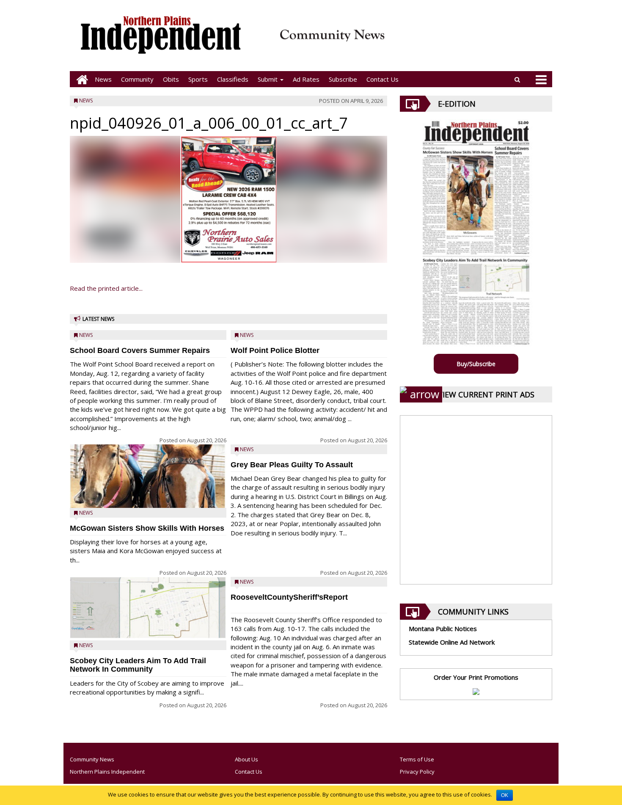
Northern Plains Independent (107, 771)
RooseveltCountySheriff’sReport (289, 597)
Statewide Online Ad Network (452, 642)
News (103, 79)
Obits (171, 79)
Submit (268, 79)
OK (504, 795)
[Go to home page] (80, 79)
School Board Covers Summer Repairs (140, 350)
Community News (92, 759)
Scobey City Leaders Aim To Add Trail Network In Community (138, 665)
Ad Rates (306, 79)
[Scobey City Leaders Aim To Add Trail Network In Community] (148, 608)
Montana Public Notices (443, 628)
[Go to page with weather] (471, 40)
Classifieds (232, 79)
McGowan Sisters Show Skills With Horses (147, 528)
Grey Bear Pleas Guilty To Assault (292, 464)
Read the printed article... (106, 288)
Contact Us (382, 79)
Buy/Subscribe (476, 364)
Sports (198, 79)
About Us (246, 759)
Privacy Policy (417, 771)
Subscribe (343, 79)
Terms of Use (417, 759)
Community (137, 79)
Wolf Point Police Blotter (275, 350)
